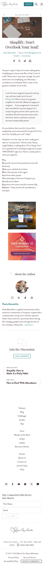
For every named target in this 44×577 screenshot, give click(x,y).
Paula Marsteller (9, 52)
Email (5, 510)
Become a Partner (22, 446)
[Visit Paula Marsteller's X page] (18, 297)
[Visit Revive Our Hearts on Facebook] (12, 484)
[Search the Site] (36, 4)
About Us (22, 457)
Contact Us (22, 461)
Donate (28, 4)
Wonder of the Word (22, 434)
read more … (29, 324)
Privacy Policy (13, 557)
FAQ (22, 469)
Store (22, 431)
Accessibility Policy (11, 561)
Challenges (22, 415)
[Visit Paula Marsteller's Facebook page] (25, 297)
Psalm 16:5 (10, 99)
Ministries (27, 553)
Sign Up (9, 517)
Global (22, 438)
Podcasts (22, 408)
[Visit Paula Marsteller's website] (12, 297)
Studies (22, 419)
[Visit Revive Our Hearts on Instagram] (6, 484)
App (22, 423)
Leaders (22, 442)
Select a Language (31, 561)
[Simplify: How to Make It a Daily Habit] (4, 15)
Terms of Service (29, 557)
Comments (26, 55)
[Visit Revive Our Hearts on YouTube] (18, 484)
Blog (22, 412)
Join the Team (22, 465)
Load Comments (22, 356)
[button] (41, 4)
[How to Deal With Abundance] (40, 15)
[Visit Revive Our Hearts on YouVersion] (37, 484)
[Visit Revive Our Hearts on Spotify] (25, 484)
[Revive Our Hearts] (9, 4)
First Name (7, 504)
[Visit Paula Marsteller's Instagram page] (31, 297)
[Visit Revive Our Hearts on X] (31, 484)
